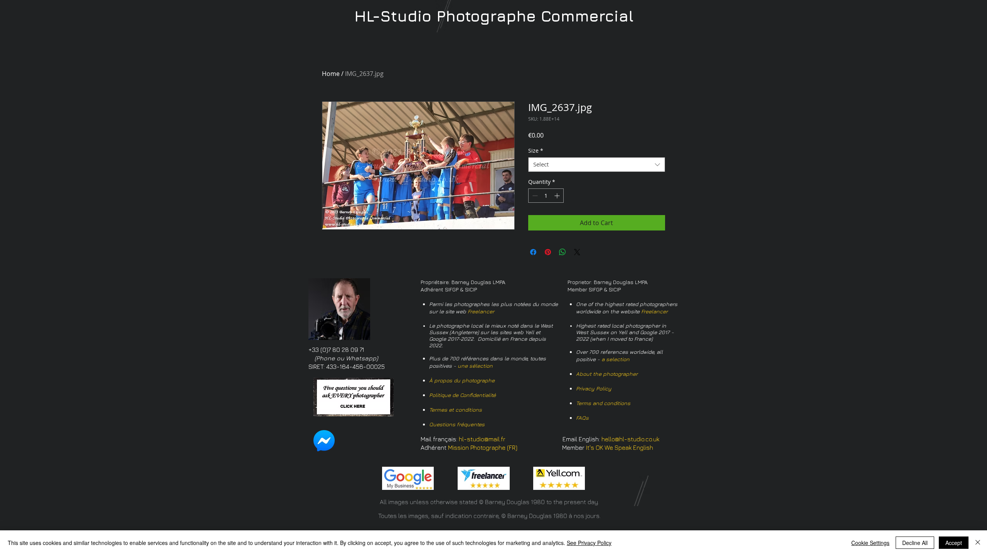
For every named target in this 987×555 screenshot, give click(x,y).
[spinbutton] (546, 195)
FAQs (582, 417)
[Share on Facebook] (533, 252)
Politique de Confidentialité (462, 395)
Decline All (915, 543)
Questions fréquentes (457, 424)
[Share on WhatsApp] (562, 252)
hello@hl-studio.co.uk (630, 439)
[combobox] (596, 164)
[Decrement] (534, 195)
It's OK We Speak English (619, 447)
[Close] (977, 542)
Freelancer (481, 311)
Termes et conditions (455, 409)
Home (331, 73)
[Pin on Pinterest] (547, 252)
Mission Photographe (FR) (482, 447)
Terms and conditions (603, 403)
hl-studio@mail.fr (482, 439)
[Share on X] (577, 252)
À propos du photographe (462, 380)
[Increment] (558, 195)
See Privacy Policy (589, 543)
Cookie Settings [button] (870, 543)
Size (535, 150)
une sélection (475, 365)
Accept (953, 543)
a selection (615, 359)
